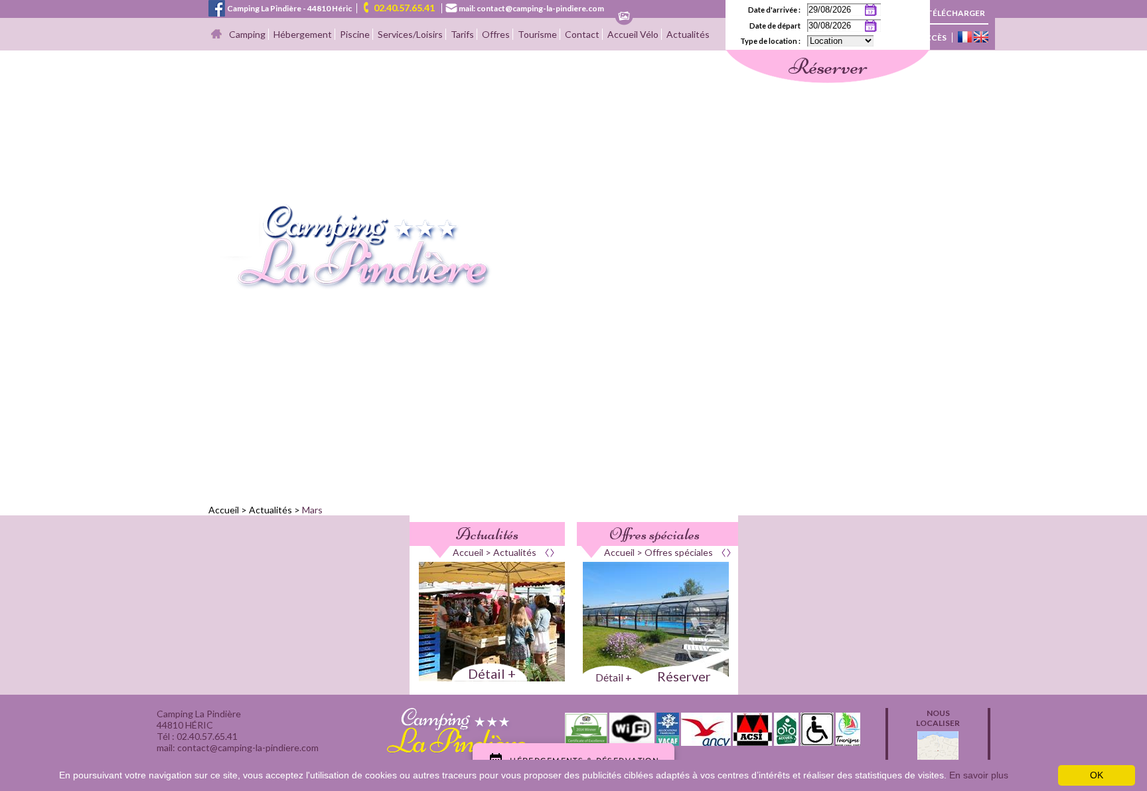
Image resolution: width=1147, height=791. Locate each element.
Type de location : (770, 41)
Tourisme (537, 34)
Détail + (492, 673)
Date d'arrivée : (774, 9)
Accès (933, 38)
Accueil (223, 509)
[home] (350, 286)
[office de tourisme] (848, 741)
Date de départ (775, 25)
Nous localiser (938, 718)
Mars (312, 509)
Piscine (355, 34)
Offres (496, 34)
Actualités (688, 34)
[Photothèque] (624, 17)
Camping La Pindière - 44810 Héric (289, 8)
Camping (247, 34)
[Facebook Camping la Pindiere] (216, 7)
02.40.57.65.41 (404, 7)
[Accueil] (216, 35)
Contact (582, 34)
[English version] (981, 37)
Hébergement (302, 34)
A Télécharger (952, 13)
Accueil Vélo (632, 34)
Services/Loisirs (410, 34)
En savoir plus (978, 775)
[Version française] (965, 37)
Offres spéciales (654, 534)
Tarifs (462, 34)
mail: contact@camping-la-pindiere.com (531, 8)
